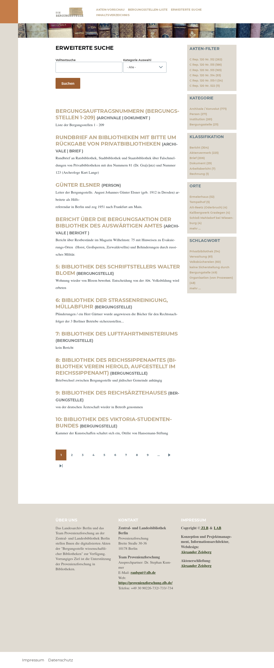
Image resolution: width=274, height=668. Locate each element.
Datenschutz (60, 660)
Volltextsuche (66, 60)
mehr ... (195, 228)
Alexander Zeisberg (196, 552)
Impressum (33, 660)
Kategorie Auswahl (137, 60)
